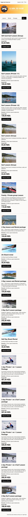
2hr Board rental (7, 255)
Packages (15, 18)
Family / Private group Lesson (12, 195)
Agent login (25, 514)
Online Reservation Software (12, 514)
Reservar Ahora (6, 87)
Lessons (4, 18)
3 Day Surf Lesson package (11, 310)
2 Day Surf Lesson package (11, 496)
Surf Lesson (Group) (8, 136)
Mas (24, 18)
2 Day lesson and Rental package (13, 227)
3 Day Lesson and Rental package (13, 281)
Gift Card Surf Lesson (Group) (12, 36)
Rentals (9, 18)
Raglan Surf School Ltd (5, 2)
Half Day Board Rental (9, 339)
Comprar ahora (6, 46)
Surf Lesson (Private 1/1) (10, 73)
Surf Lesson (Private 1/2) (10, 105)
